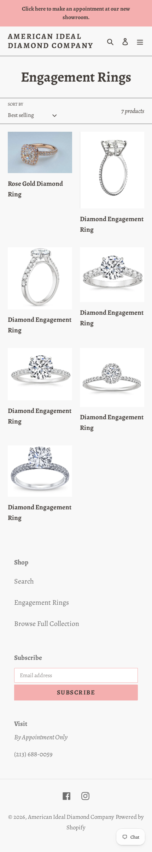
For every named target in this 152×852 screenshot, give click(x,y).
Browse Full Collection (46, 623)
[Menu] (140, 41)
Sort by (15, 104)
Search (24, 581)
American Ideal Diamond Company (50, 41)
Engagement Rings (41, 602)
